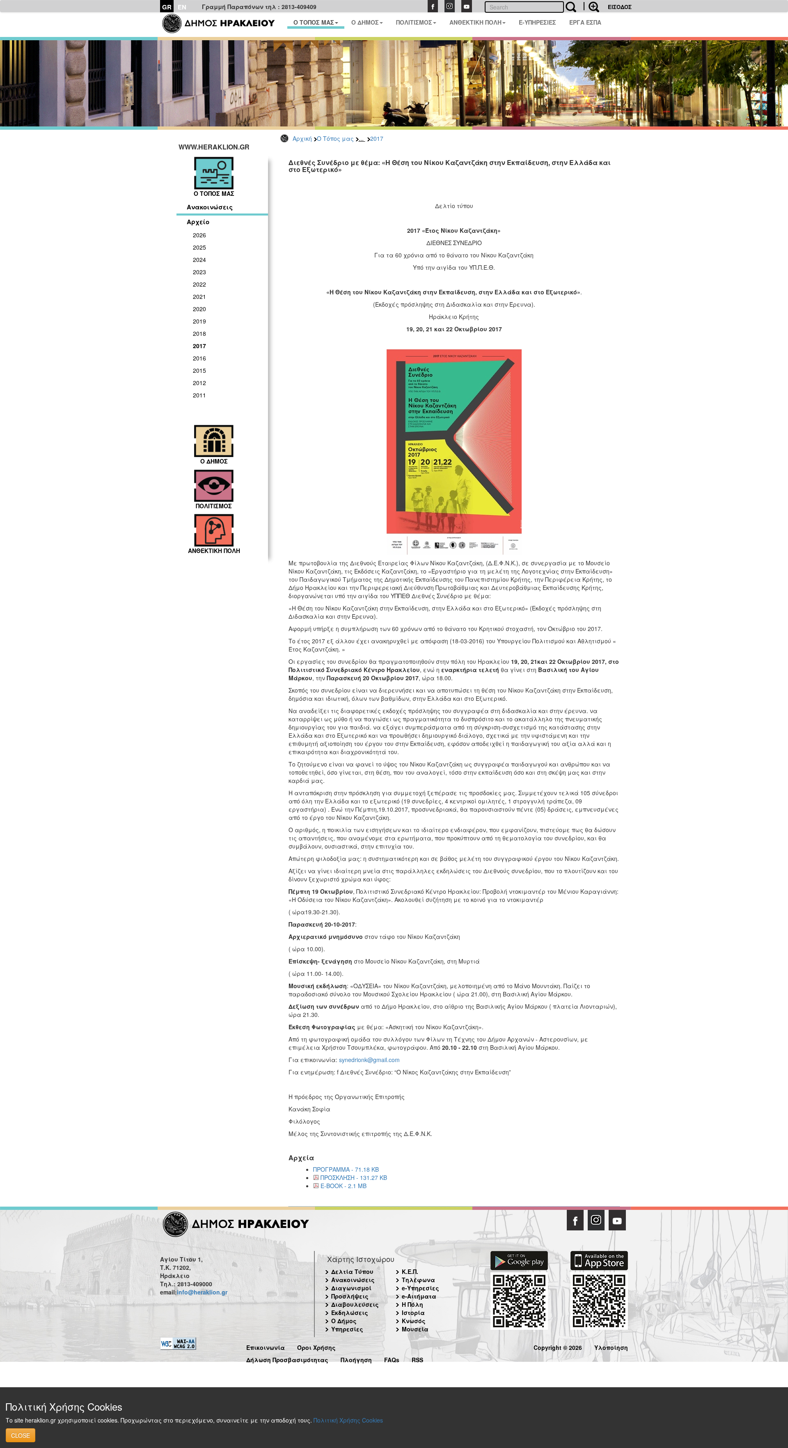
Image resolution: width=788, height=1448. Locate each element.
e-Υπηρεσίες (420, 1288)
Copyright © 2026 (558, 1346)
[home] (223, 24)
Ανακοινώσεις (210, 206)
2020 (199, 309)
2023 (199, 272)
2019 (199, 321)
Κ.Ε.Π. (410, 1271)
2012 (199, 383)
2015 (199, 370)
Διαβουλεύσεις (355, 1304)
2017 (376, 138)
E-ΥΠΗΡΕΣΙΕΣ (537, 22)
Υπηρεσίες (347, 1329)
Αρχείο (198, 221)
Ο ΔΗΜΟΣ (365, 22)
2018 (199, 333)
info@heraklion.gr (202, 1292)
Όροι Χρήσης (316, 1346)
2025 (199, 247)
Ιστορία (413, 1312)
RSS (417, 1359)
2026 (199, 235)
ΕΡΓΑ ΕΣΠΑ (585, 22)
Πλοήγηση (356, 1359)
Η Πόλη (412, 1304)
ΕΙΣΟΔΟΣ (620, 7)
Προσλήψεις (350, 1296)
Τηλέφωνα (418, 1280)
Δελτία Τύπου (352, 1271)
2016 (199, 358)
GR (167, 6)
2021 (199, 296)
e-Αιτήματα (419, 1296)
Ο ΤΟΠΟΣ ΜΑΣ (313, 22)
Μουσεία (415, 1329)
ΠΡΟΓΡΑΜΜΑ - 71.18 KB (346, 1169)
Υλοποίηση (611, 1346)
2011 (199, 395)
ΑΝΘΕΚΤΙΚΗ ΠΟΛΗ (475, 22)
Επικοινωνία (265, 1346)
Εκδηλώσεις (349, 1312)
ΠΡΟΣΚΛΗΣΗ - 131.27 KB (354, 1177)
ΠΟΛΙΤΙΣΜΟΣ (414, 22)
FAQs (391, 1359)
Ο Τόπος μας (335, 138)
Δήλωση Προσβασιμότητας (287, 1359)
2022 (199, 284)
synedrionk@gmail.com (369, 1060)
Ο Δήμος (344, 1321)
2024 (199, 259)
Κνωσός (414, 1321)
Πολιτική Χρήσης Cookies (348, 1420)
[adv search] (591, 6)
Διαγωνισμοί (351, 1288)
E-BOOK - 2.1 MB (344, 1186)
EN (182, 6)
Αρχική (302, 138)
